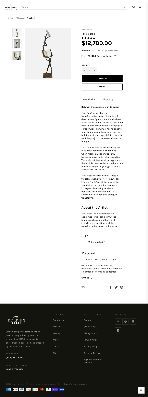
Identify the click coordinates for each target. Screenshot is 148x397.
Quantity (86, 65)
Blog (55, 353)
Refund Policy (90, 339)
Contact (57, 346)
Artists (56, 339)
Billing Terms (90, 333)
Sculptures (58, 320)
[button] (88, 38)
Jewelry (56, 333)
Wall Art (57, 326)
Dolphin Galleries (18, 384)
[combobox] (73, 7)
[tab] (89, 99)
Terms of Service (92, 353)
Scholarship (90, 326)
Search (87, 320)
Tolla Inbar (86, 29)
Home (10, 18)
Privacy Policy (90, 346)
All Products (20, 18)
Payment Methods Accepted (93, 361)
